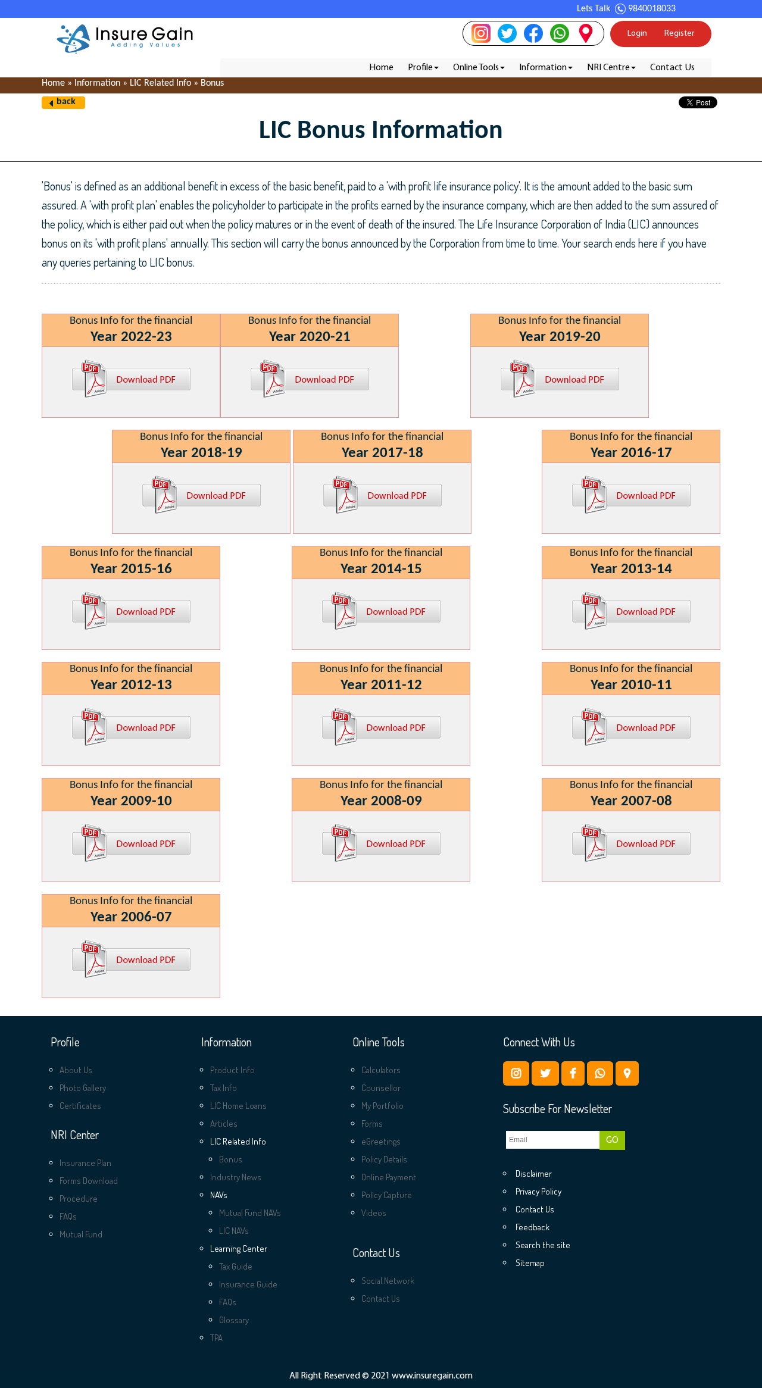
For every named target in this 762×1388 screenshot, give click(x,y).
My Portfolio (382, 1105)
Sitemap (530, 1262)
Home (381, 68)
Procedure (79, 1198)
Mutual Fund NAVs (250, 1212)
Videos (373, 1212)
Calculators (381, 1070)
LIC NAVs (234, 1230)
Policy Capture (386, 1195)
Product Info (232, 1070)
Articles (224, 1123)
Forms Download (89, 1180)
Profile (420, 68)
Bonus (230, 1159)
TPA (216, 1337)
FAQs (68, 1216)
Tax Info (223, 1087)
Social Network (387, 1280)
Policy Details (384, 1159)
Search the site (543, 1245)
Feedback (532, 1227)
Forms (372, 1123)
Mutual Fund (81, 1234)
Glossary (234, 1320)
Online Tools (476, 68)
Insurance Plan (85, 1162)
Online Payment (388, 1177)
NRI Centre (608, 68)
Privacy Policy (538, 1191)
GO (612, 1140)
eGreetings (381, 1141)
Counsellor (381, 1087)
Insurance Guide (248, 1284)
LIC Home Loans (238, 1105)
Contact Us (672, 68)
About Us (76, 1070)
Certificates (80, 1105)
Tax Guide (235, 1266)
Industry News (235, 1177)
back (66, 102)
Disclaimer (534, 1173)
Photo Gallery (83, 1087)
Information (543, 68)
